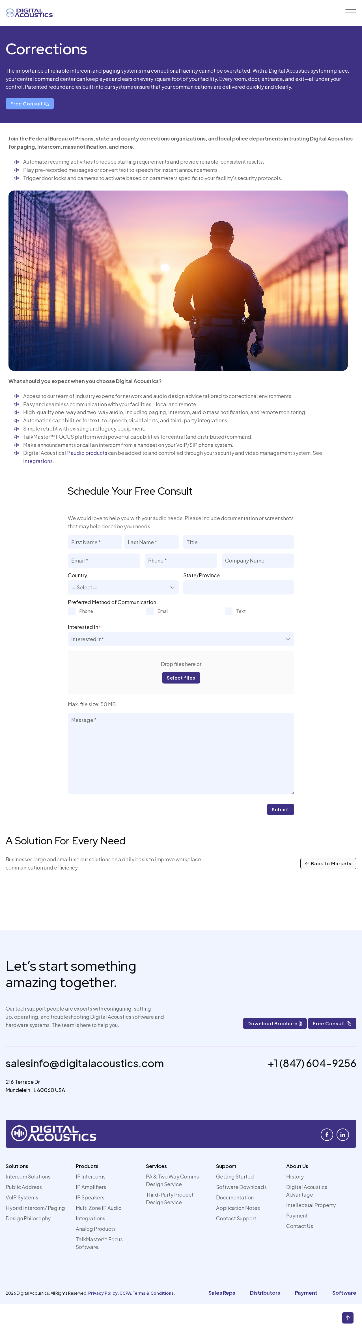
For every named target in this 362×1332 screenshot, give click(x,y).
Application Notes (238, 1208)
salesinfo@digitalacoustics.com (85, 1063)
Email (163, 611)
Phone (86, 611)
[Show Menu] (350, 12)
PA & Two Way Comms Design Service (172, 1180)
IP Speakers (90, 1197)
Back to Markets (331, 863)
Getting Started (235, 1176)
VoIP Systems (22, 1197)
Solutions (17, 1166)
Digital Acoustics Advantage (306, 1191)
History (295, 1176)
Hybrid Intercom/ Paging (35, 1208)
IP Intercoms (90, 1176)
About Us (297, 1166)
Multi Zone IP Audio (99, 1208)
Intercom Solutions (28, 1176)
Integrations (38, 461)
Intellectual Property (311, 1205)
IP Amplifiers (91, 1187)
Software (344, 1292)
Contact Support (236, 1218)
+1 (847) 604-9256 (312, 1063)
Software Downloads (241, 1187)
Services (156, 1166)
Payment (297, 1215)
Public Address (24, 1187)
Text (241, 611)
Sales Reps (221, 1292)
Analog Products (96, 1228)
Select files (181, 678)
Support (226, 1166)
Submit (280, 809)
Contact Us (299, 1226)
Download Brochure (272, 1023)
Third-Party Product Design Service (169, 1198)
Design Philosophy (28, 1218)
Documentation (235, 1197)
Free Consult (26, 104)
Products (87, 1166)
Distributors (265, 1292)
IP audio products (86, 452)
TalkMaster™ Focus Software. (99, 1243)
